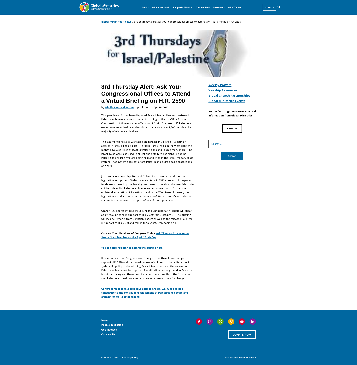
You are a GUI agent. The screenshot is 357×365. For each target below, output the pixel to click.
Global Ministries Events (226, 101)
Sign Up (232, 128)
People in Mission (182, 7)
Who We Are (234, 7)
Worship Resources (222, 90)
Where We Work (161, 7)
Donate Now (242, 334)
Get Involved (203, 7)
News (145, 7)
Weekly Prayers (219, 85)
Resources (219, 7)
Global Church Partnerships (229, 95)
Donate (269, 7)
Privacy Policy (131, 357)
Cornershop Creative (245, 357)
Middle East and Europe (119, 107)
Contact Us (108, 334)
